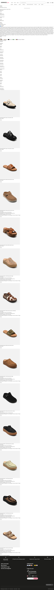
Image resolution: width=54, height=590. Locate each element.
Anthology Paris (23, 27)
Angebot (12, 4)
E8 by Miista (34, 29)
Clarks (1, 26)
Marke (2, 20)
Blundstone (6, 28)
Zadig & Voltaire (44, 34)
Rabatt (1, 44)
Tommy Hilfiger (11, 34)
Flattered (48, 29)
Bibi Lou (48, 27)
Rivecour (6, 33)
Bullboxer (24, 28)
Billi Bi (51, 27)
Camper (37, 28)
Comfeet (12, 29)
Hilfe (48, 2)
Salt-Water (12, 33)
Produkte (1, 52)
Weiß (23, 39)
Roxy (9, 33)
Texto (3, 34)
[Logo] (5, 2)
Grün (14, 39)
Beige (6, 39)
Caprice (40, 28)
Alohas (15, 27)
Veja (40, 34)
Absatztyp (1, 55)
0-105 (1, 27)
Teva (0, 34)
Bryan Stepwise (17, 28)
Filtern (1, 11)
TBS (51, 33)
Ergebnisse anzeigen (3, 35)
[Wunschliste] (1, 120)
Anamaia (18, 27)
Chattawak (47, 28)
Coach (1, 29)
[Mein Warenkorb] (53, 3)
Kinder (18, 2)
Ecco (37, 29)
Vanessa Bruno (32, 34)
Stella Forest (39, 33)
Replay (3, 33)
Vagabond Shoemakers (25, 34)
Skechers (29, 33)
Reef (0, 33)
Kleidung (24, 4)
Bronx (13, 28)
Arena (29, 27)
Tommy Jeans (17, 34)
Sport (39, 4)
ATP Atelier (44, 27)
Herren (15, 2)
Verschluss (1, 61)
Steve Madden (44, 33)
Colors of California (6, 29)
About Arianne (5, 27)
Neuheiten (15, 4)
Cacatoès (28, 28)
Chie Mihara (52, 28)
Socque (33, 33)
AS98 (38, 27)
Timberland (6, 34)
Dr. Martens (24, 29)
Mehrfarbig (19, 39)
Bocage (10, 28)
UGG (20, 34)
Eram (44, 29)
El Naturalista (41, 29)
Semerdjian (25, 33)
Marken (42, 4)
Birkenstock (2, 28)
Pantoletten (1, 10)
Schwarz (10, 39)
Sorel (35, 33)
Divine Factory (19, 29)
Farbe (1, 36)
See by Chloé (21, 33)
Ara (26, 27)
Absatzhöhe (2, 86)
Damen (12, 2)
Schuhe (20, 4)
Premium (35, 4)
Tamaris (49, 33)
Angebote (1, 41)
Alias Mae (12, 27)
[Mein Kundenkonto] (51, 3)
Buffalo (21, 28)
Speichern (35, 578)
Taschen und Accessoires (30, 4)
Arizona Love (33, 27)
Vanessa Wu (37, 34)
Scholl (16, 33)
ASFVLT (41, 27)
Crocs (15, 29)
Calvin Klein (33, 28)
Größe (1, 17)
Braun (2, 39)
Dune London (29, 29)
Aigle (9, 27)
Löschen (1, 23)
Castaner (43, 28)
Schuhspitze (2, 58)
